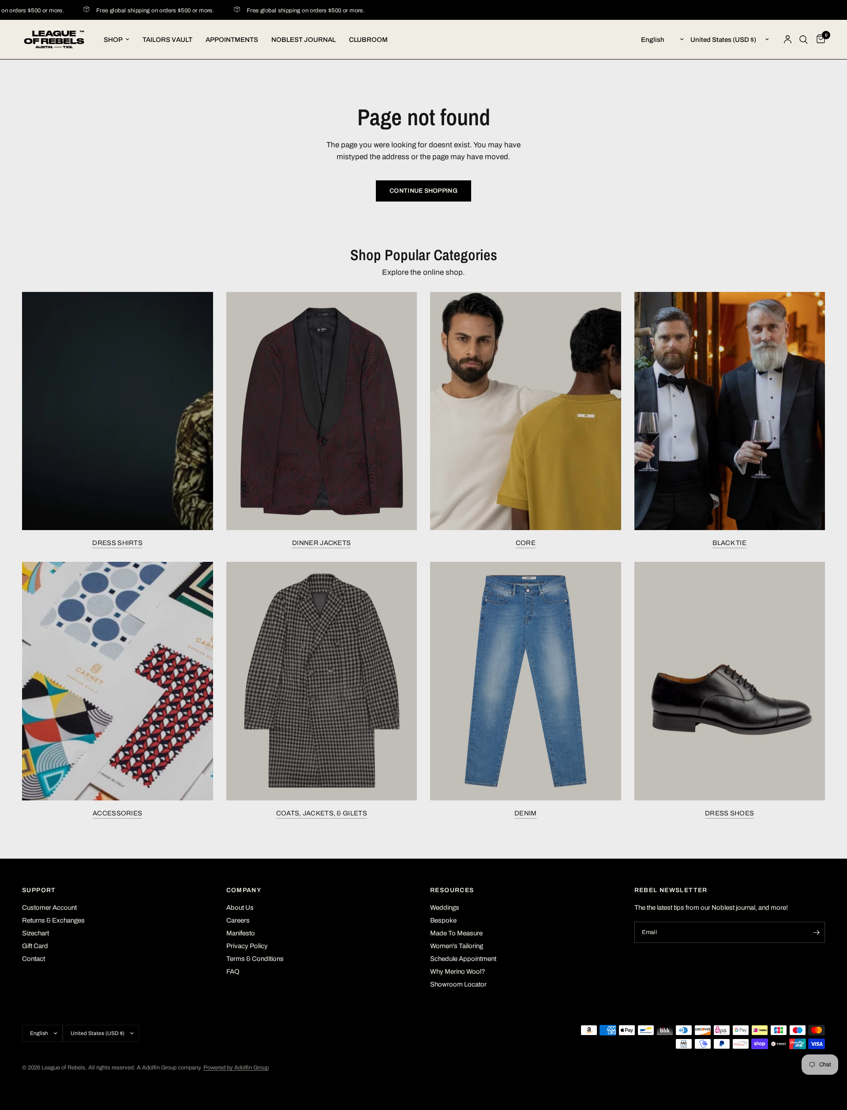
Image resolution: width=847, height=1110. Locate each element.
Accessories (117, 813)
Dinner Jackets (321, 542)
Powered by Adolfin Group (236, 1068)
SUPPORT (39, 890)
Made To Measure (456, 933)
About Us (240, 907)
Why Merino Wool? (457, 971)
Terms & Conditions (255, 958)
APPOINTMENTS (232, 39)
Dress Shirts (117, 542)
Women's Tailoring (456, 945)
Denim (525, 813)
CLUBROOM (368, 39)
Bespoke (443, 920)
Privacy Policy (247, 945)
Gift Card (35, 945)
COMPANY (244, 890)
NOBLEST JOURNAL (303, 39)
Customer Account (49, 907)
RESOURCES (452, 890)
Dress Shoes (729, 813)
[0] (818, 39)
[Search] (803, 39)
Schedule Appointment (463, 958)
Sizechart (35, 933)
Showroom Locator (458, 984)
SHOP (113, 39)
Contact (33, 958)
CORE (526, 542)
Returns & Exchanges (53, 920)
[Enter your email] (816, 932)
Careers (238, 920)
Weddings (444, 907)
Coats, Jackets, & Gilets (321, 813)
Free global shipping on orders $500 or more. (145, 10)
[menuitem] (116, 39)
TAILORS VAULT (167, 39)
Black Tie (729, 542)
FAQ (233, 971)
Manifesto (240, 933)
